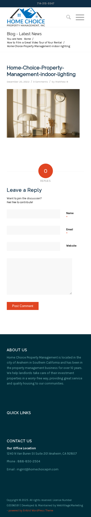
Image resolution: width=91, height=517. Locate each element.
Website (71, 245)
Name (70, 215)
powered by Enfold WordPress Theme (30, 510)
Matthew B (61, 81)
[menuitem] (66, 17)
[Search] (66, 17)
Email (69, 231)
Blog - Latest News (24, 34)
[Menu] (77, 17)
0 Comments (40, 81)
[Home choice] (38, 17)
